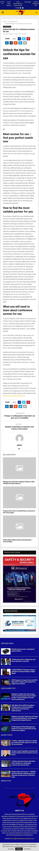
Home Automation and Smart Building (18, 3)
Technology (27, 2)
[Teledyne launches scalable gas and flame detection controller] (5, 662)
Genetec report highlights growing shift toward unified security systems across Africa (25, 752)
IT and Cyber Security (8, 3)
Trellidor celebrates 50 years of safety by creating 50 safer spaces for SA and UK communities (24, 742)
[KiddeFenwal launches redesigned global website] (5, 651)
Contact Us (2, 2)
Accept (19, 849)
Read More (27, 849)
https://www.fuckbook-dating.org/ (14, 396)
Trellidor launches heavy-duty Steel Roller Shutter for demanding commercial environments (23, 763)
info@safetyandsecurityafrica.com (23, 838)
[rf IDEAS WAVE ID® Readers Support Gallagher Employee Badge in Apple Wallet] (5, 672)
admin (6, 34)
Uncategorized (7, 26)
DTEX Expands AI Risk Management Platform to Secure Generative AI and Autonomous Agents (24, 728)
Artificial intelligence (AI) (35, 3)
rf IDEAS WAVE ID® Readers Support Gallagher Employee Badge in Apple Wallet (23, 671)
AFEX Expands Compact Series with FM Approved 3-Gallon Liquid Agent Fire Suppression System (24, 681)
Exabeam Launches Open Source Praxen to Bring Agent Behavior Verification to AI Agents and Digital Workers (25, 718)
